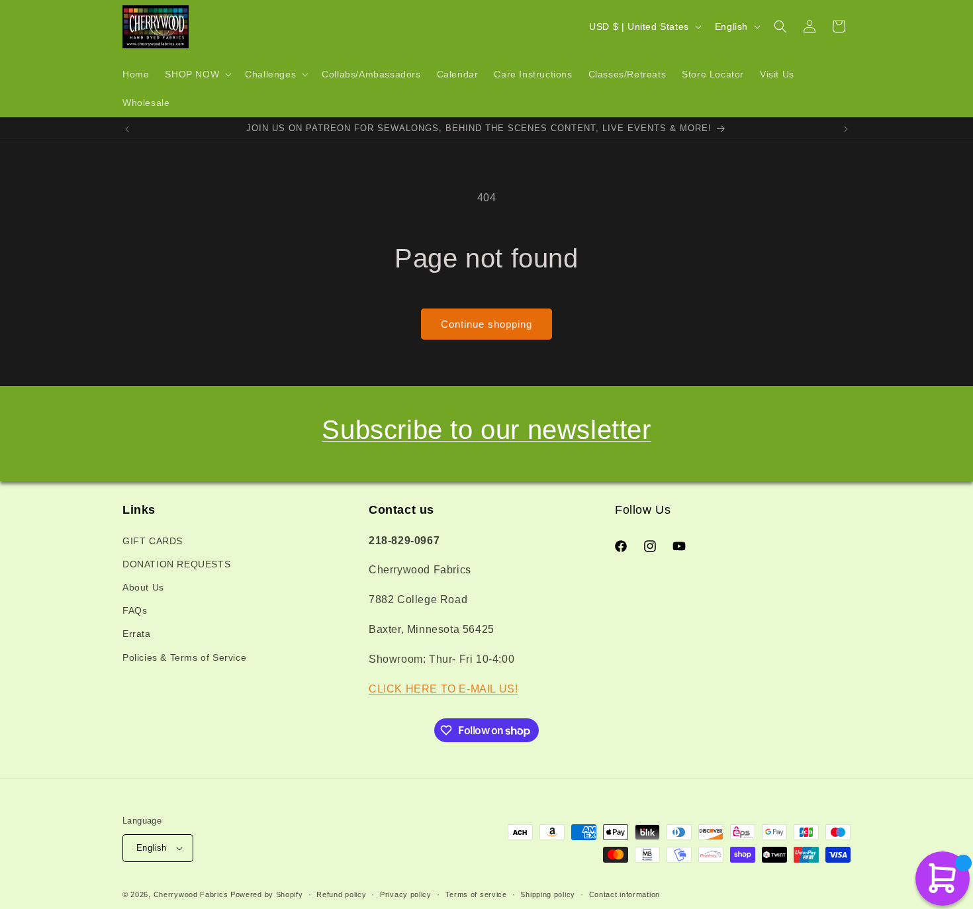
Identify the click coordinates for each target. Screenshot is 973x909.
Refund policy (341, 894)
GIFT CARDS (152, 541)
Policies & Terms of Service (184, 657)
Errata (136, 633)
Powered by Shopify (266, 894)
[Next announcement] (845, 129)
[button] (197, 74)
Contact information (624, 894)
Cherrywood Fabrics (191, 894)
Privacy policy (406, 894)
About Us (143, 587)
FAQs (134, 610)
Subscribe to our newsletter (486, 429)
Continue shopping (486, 324)
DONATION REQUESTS (176, 564)
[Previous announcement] (127, 129)
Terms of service (476, 894)
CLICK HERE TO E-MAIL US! (443, 688)
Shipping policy (547, 894)
